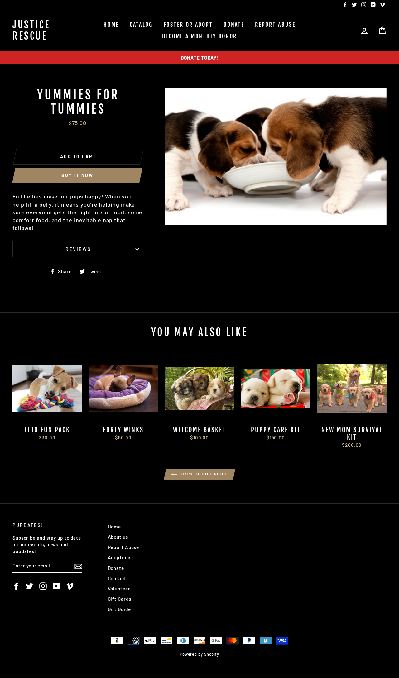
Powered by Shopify (199, 654)
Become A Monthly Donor (199, 36)
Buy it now (77, 175)
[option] (199, 58)
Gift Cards (119, 599)
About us (118, 537)
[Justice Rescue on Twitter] (29, 586)
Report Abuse (275, 24)
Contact (117, 578)
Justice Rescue (31, 30)
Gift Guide (119, 609)
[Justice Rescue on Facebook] (16, 586)
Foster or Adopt (188, 24)
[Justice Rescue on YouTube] (56, 586)
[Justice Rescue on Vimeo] (70, 586)
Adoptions (120, 557)
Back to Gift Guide (204, 474)
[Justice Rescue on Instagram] (43, 586)
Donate (234, 24)
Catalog (141, 24)
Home (111, 24)
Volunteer (119, 588)
